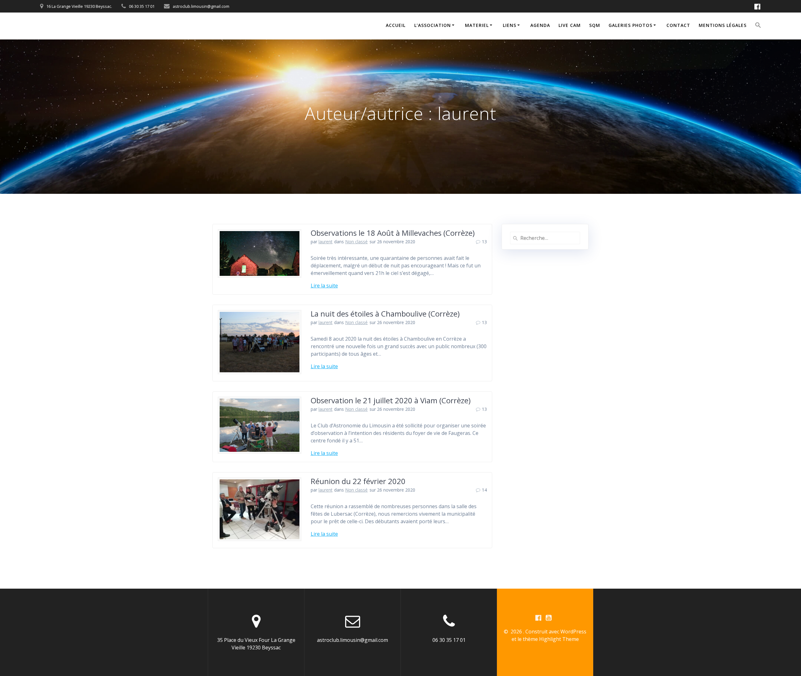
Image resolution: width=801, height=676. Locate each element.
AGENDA (540, 25)
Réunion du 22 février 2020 (358, 481)
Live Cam (570, 25)
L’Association (432, 25)
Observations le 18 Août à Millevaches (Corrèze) (393, 233)
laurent (326, 242)
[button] (758, 26)
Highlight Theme (559, 639)
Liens (509, 25)
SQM (594, 25)
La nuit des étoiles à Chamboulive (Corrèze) (385, 313)
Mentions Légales (723, 25)
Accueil (396, 25)
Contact (678, 25)
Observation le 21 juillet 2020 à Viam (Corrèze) (391, 400)
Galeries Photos (630, 25)
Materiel (477, 25)
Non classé (356, 242)
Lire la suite (324, 285)
